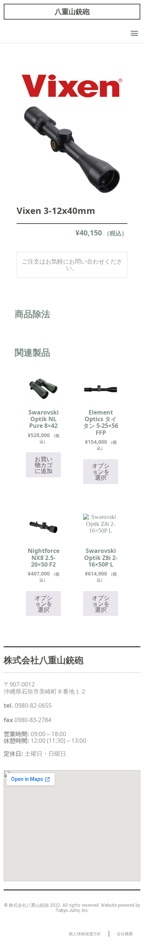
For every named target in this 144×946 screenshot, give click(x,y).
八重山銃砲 (72, 11)
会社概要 (125, 933)
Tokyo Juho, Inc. (72, 910)
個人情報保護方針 (85, 933)
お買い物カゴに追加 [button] (43, 465)
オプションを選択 (101, 472)
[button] (134, 33)
